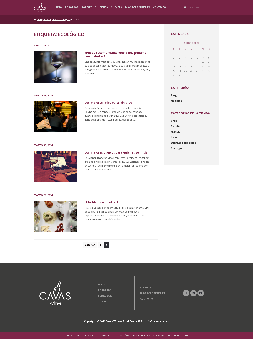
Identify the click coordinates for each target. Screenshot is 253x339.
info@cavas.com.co (157, 321)
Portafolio (89, 7)
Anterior (90, 244)
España (175, 126)
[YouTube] (200, 293)
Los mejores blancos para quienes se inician (117, 152)
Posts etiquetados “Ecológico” (56, 19)
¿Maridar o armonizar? (101, 202)
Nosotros (71, 7)
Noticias (176, 101)
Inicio (58, 7)
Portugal (176, 148)
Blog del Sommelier (137, 7)
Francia (175, 131)
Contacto (159, 7)
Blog (174, 95)
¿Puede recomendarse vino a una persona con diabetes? (115, 54)
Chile (174, 120)
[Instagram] (193, 293)
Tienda (103, 7)
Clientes (116, 7)
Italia (174, 137)
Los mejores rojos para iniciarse (108, 103)
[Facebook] (186, 293)
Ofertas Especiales (183, 142)
